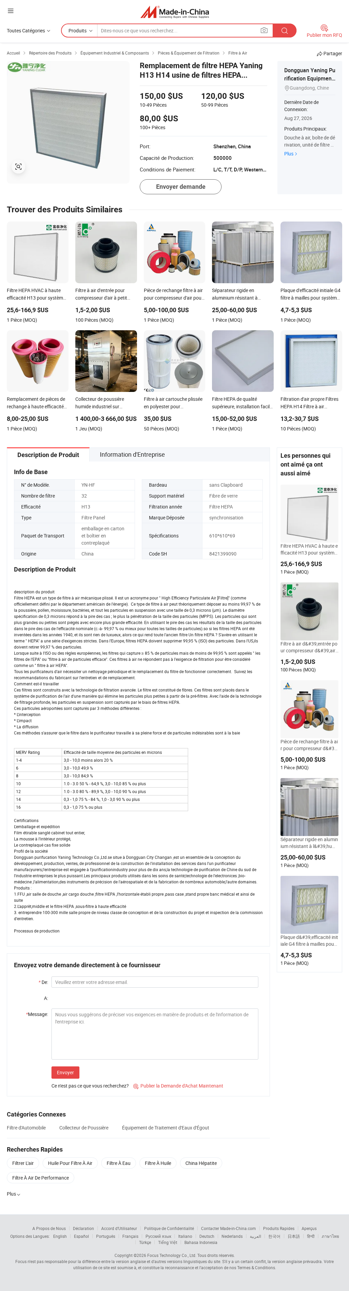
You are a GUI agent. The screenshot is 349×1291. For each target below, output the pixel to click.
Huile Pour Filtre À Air (70, 1163)
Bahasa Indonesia (200, 1242)
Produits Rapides (278, 1228)
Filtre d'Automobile (26, 1127)
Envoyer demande (181, 186)
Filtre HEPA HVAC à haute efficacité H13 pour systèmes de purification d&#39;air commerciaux (309, 549)
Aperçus (309, 1228)
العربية (255, 1236)
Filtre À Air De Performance (40, 1177)
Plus (288, 153)
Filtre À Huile (158, 1163)
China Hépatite (201, 1163)
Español (81, 1236)
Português (105, 1236)
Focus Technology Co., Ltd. (171, 1255)
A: (46, 998)
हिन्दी (311, 1236)
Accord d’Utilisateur (119, 1228)
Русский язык (158, 1236)
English (60, 1236)
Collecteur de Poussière (83, 1127)
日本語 (294, 1236)
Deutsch (206, 1236)
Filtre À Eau (119, 1163)
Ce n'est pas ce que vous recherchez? (90, 1085)
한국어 (274, 1236)
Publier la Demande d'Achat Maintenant (178, 1085)
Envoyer (65, 1072)
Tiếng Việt (167, 1242)
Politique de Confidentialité (169, 1228)
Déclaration (83, 1228)
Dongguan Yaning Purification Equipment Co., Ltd (309, 78)
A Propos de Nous (49, 1228)
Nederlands (232, 1236)
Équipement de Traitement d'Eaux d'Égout (165, 1127)
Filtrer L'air (23, 1163)
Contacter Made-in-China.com (228, 1228)
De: (43, 982)
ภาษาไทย (330, 1236)
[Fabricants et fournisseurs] (174, 11)
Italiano (185, 1236)
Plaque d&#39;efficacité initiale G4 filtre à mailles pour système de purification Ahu (309, 940)
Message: (37, 1014)
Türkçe (145, 1242)
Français (130, 1236)
